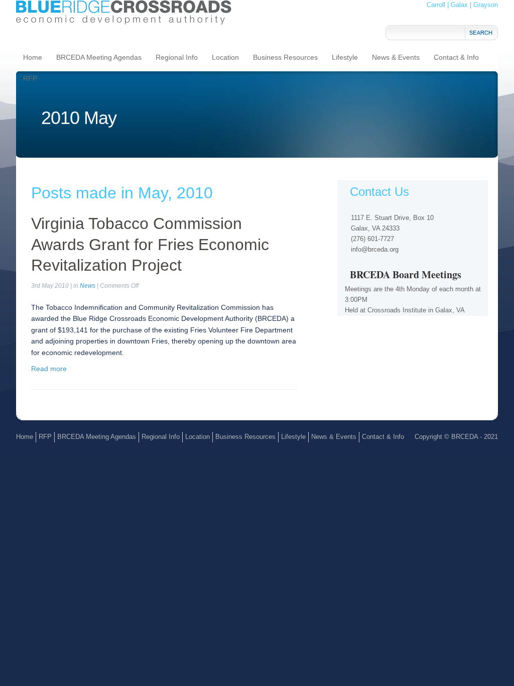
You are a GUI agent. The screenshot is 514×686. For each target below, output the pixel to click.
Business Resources (285, 57)
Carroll (436, 5)
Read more (49, 369)
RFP (30, 78)
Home (32, 57)
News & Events (396, 57)
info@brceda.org (375, 249)
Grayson (485, 5)
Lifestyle (345, 57)
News (87, 285)
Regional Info (177, 57)
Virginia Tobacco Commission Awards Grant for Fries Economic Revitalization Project (150, 244)
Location (225, 57)
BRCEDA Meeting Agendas (99, 57)
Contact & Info (456, 57)
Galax (459, 5)
